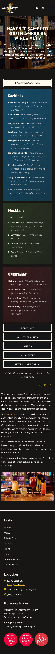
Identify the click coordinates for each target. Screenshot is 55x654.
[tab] (27, 83)
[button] (51, 8)
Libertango (10, 414)
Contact (8, 543)
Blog (6, 554)
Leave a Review (12, 559)
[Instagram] (42, 8)
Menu (7, 533)
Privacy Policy (11, 564)
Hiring (7, 549)
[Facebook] (37, 8)
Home (7, 527)
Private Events (11, 538)
